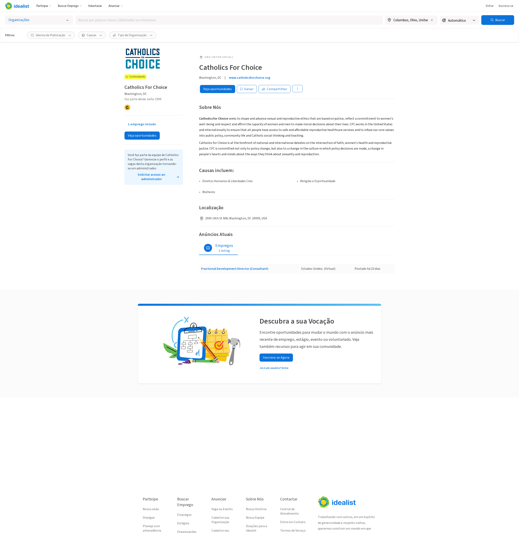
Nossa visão (151, 509)
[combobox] (229, 20)
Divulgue (149, 517)
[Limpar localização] (431, 20)
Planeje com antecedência (152, 528)
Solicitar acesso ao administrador (151, 176)
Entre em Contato (293, 522)
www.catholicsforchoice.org (249, 77)
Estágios (183, 523)
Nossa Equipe (255, 517)
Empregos (184, 515)
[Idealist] (17, 6)
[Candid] (127, 107)
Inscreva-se (506, 6)
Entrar (490, 6)
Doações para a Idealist (256, 528)
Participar (42, 6)
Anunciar (114, 6)
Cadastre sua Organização (220, 519)
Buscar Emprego (68, 6)
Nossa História (256, 509)
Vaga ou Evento (222, 509)
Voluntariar (95, 6)
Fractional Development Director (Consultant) (234, 268)
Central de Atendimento (289, 511)
